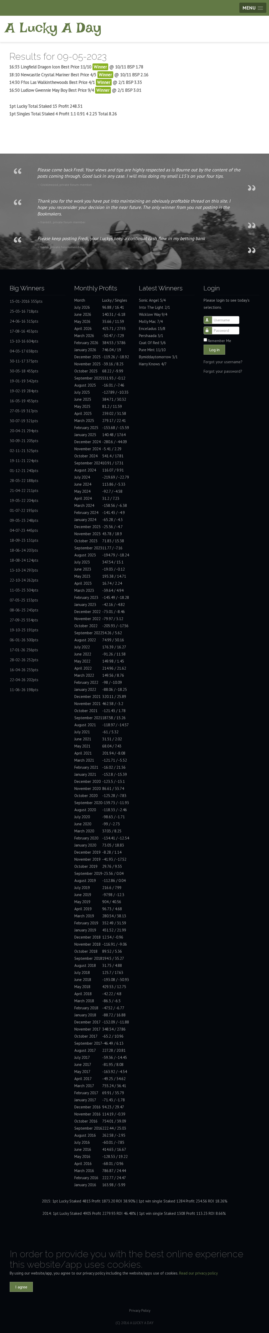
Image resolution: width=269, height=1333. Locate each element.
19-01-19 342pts (24, 380)
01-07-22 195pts (24, 510)
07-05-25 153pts (24, 600)
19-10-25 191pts (24, 629)
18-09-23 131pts (24, 540)
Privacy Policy (140, 1310)
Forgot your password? (223, 371)
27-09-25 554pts (24, 619)
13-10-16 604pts (24, 341)
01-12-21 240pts (24, 470)
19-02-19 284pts (24, 390)
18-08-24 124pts (24, 560)
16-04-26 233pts (24, 669)
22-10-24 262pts (24, 580)
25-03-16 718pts (24, 311)
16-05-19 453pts (24, 400)
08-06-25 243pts (24, 610)
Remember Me (219, 340)
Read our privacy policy (198, 1273)
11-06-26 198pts (24, 689)
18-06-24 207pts (24, 550)
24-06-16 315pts (24, 321)
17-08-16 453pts (24, 331)
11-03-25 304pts (24, 590)
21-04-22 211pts (24, 490)
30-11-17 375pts (24, 361)
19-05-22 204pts (24, 500)
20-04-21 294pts (24, 430)
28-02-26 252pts (24, 659)
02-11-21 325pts (24, 450)
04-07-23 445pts (24, 530)
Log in (214, 349)
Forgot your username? (223, 361)
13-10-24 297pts (24, 570)
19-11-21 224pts (24, 460)
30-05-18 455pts (24, 371)
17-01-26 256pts (24, 649)
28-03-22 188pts (24, 480)
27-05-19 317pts (24, 410)
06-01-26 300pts (24, 639)
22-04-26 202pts (24, 679)
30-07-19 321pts (24, 420)
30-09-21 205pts (24, 440)
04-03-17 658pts (24, 351)
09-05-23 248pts (24, 520)
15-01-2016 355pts (26, 301)
